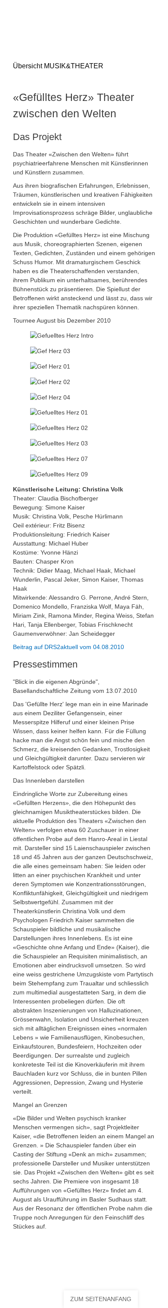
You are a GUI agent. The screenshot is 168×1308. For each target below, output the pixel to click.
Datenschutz (37, 1270)
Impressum (126, 1262)
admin (138, 1270)
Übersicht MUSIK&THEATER (64, 66)
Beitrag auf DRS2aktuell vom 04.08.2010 (68, 646)
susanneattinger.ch (102, 1270)
